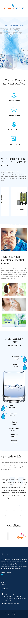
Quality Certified (14, 144)
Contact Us (3, 584)
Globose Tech (17, 614)
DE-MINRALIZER (14, 210)
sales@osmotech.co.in (13, 603)
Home (2, 577)
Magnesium (13, 413)
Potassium (15, 357)
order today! (8, 39)
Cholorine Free (14, 130)
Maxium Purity (14, 101)
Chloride (12, 405)
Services (3, 582)
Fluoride (16, 364)
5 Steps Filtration (14, 115)
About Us (3, 580)
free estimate (8, 44)
